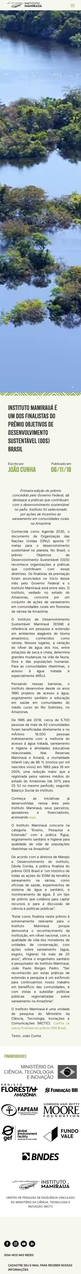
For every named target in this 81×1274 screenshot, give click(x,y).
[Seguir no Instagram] (15, 1244)
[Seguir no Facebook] (7, 1244)
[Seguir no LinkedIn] (32, 1244)
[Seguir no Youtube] (24, 1244)
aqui (32, 817)
